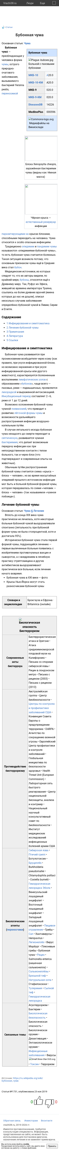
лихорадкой (9, 392)
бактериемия (10, 442)
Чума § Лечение (34, 510)
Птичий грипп (37, 854)
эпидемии (28, 246)
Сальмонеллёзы (39, 971)
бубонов (26, 383)
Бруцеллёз (35, 862)
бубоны (24, 279)
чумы (5, 64)
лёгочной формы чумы (28, 413)
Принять (52, 1146)
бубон (17, 267)
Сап (31, 933)
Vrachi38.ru (10, 3)
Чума (27, 43)
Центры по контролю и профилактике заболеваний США (42, 708)
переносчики (15, 929)
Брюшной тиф (37, 975)
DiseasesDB (35, 104)
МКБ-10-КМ (36, 82)
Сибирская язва (38, 850)
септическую (10, 438)
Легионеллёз (36, 942)
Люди (29, 3)
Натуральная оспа (40, 979)
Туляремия (35, 988)
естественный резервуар (41, 222)
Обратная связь (12, 1120)
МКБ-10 (33, 75)
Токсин (34, 1064)
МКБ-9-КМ (35, 97)
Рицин (41, 954)
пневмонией (18, 408)
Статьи (9, 27)
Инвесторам (31, 1120)
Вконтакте (46, 1120)
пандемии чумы (47, 246)
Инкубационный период (16, 396)
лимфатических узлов (32, 379)
